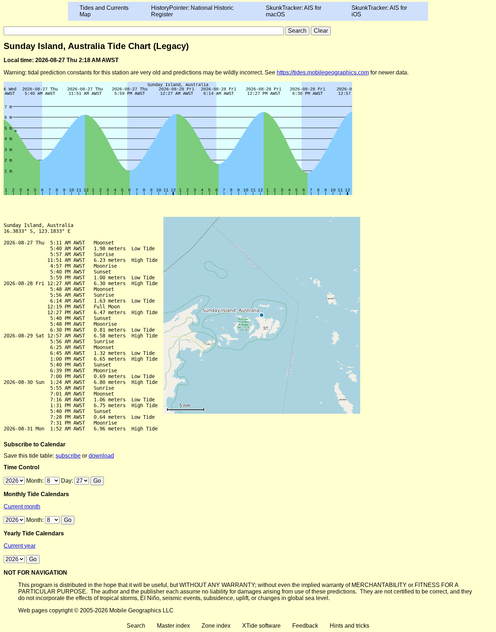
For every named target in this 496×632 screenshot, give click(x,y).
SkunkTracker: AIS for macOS (293, 11)
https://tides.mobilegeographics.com (323, 72)
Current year (20, 546)
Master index (173, 626)
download (101, 456)
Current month (22, 506)
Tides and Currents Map (104, 11)
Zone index (216, 626)
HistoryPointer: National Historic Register (192, 11)
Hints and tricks (349, 626)
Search (136, 626)
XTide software (261, 626)
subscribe (68, 456)
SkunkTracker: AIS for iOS (379, 11)
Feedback (305, 626)
